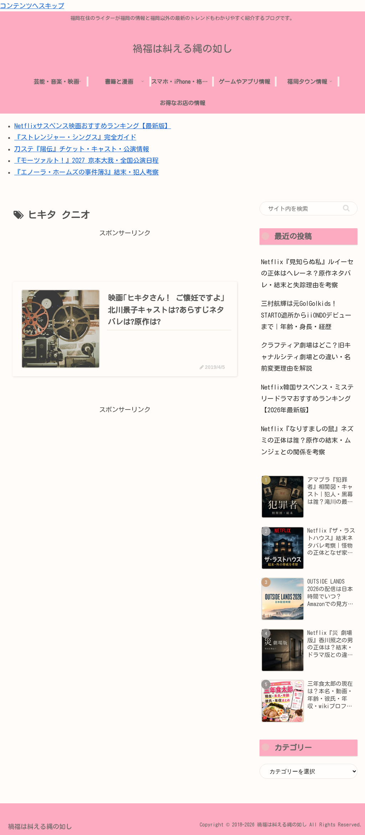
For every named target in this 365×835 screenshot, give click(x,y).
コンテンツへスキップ (32, 5)
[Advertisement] (124, 254)
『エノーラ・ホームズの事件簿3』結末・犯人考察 (86, 172)
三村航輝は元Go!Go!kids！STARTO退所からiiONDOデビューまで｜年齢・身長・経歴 (306, 315)
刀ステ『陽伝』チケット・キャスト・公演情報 (81, 149)
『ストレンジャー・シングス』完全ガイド (75, 137)
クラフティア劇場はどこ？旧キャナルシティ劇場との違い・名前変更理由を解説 (306, 356)
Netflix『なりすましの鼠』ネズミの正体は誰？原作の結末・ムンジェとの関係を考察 (307, 440)
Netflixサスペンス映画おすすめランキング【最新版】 (92, 125)
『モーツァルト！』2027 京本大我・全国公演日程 (86, 160)
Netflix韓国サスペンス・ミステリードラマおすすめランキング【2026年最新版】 (307, 398)
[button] (346, 208)
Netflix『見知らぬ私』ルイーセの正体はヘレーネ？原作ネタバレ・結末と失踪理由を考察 (307, 273)
